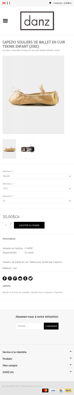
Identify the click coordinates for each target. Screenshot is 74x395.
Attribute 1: (8, 171)
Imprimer (58, 292)
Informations (9, 238)
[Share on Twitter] (30, 278)
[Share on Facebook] (5, 278)
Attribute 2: (8, 183)
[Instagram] (40, 336)
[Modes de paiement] (45, 390)
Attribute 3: (8, 196)
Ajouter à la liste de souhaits (16, 292)
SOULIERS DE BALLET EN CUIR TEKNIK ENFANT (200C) (36, 50)
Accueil (6, 50)
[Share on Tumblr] (25, 278)
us (4, 3)
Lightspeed (37, 386)
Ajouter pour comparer (42, 292)
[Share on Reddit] (20, 278)
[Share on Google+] (10, 278)
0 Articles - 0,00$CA (62, 3)
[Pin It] (15, 278)
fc (8, 3)
